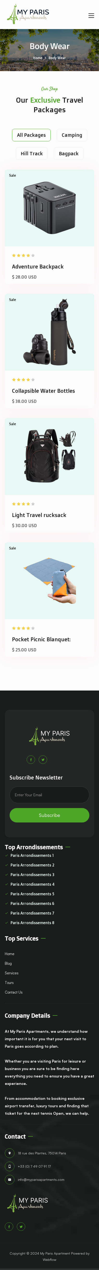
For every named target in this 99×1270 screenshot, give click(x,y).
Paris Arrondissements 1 (32, 855)
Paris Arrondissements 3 (32, 874)
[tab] (31, 135)
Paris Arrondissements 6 (32, 903)
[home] (28, 14)
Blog (8, 963)
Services (12, 973)
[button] (91, 14)
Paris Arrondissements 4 (33, 884)
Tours (9, 982)
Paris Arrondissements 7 (32, 913)
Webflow (49, 1260)
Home (37, 58)
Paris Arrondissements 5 (32, 893)
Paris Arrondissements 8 (32, 922)
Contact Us (14, 992)
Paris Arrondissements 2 (32, 865)
